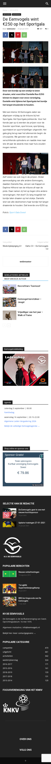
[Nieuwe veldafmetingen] (9, 574)
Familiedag (9, 412)
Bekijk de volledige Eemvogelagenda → (22, 426)
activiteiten (16, 14)
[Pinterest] (18, 35)
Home (5, 10)
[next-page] (8, 325)
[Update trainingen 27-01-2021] (9, 524)
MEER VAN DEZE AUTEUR (15, 279)
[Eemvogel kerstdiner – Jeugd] (9, 302)
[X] (11, 35)
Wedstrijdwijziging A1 (12, 246)
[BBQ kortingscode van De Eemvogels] (9, 601)
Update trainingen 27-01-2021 (31, 523)
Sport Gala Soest (17, 212)
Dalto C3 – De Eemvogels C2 (37, 247)
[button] (4, 3)
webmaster (11, 29)
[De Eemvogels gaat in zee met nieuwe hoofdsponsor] (9, 513)
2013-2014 (14, 10)
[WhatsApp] (24, 35)
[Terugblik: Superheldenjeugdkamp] (9, 589)
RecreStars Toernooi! (29, 286)
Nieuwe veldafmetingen (28, 572)
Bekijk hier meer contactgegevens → (19, 633)
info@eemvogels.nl (31, 627)
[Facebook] (5, 35)
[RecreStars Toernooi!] (9, 289)
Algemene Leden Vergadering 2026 (20, 421)
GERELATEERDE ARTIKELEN (16, 275)
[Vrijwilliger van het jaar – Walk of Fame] (9, 315)
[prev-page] (4, 325)
